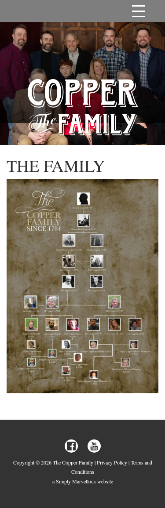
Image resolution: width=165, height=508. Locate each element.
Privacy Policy (112, 462)
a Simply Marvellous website (82, 481)
